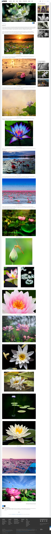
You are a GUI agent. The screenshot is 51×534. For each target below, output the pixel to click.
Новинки (22, 520)
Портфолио (3, 522)
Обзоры (22, 521)
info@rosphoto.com (8, 531)
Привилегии (27, 522)
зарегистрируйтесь (19, 514)
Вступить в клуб (28, 524)
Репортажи (9, 522)
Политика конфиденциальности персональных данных (22, 531)
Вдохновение (3, 523)
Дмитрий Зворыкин (6, 507)
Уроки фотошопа (16, 521)
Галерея (3, 524)
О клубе (27, 520)
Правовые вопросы (16, 523)
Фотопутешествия (4, 521)
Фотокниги (27, 525)
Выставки (9, 520)
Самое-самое (4, 520)
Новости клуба (28, 521)
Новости (9, 524)
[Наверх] (50, 532)
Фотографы (27, 523)
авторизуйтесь (14, 514)
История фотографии (16, 522)
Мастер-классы (10, 523)
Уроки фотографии (16, 520)
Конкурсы (9, 521)
